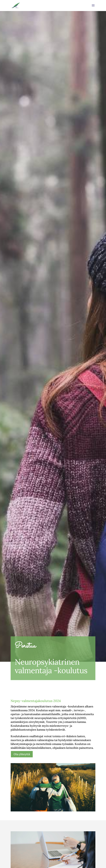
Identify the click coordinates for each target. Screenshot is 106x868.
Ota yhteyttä (22, 754)
